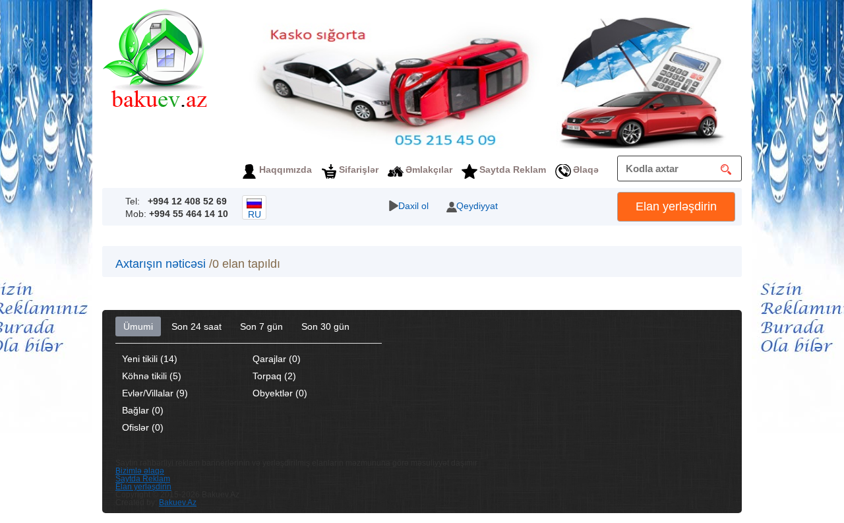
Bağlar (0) (143, 410)
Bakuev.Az (177, 502)
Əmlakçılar (429, 169)
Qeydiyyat (477, 205)
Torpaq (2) (274, 376)
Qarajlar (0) (277, 359)
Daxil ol (413, 205)
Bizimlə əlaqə (139, 471)
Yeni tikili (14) (149, 359)
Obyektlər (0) (280, 393)
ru (254, 214)
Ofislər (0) (143, 427)
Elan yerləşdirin (676, 206)
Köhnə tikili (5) (151, 376)
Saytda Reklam (512, 169)
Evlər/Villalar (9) (155, 393)
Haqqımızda (285, 169)
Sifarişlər (358, 169)
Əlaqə (586, 169)
